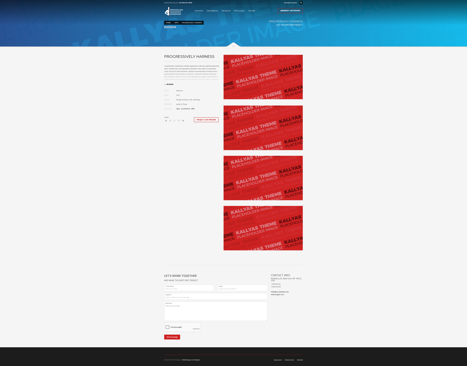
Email (221, 286)
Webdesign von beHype (191, 360)
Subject (168, 295)
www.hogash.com (277, 294)
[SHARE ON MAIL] (183, 120)
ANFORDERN (290, 10)
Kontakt (300, 360)
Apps (178, 109)
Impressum (278, 360)
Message (168, 303)
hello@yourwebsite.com (280, 292)
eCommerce (185, 109)
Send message (172, 337)
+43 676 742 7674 (185, 3)
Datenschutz (289, 360)
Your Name (169, 286)
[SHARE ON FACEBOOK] (170, 120)
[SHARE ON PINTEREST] (179, 120)
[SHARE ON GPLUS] (174, 120)
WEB (192, 109)
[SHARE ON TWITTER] (166, 121)
